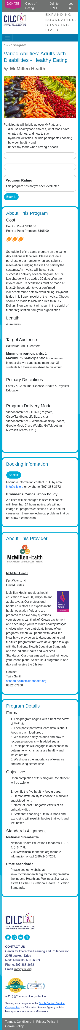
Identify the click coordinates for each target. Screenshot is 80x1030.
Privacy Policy (45, 1021)
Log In (70, 6)
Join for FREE (55, 6)
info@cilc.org (14, 486)
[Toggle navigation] (7, 37)
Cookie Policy (14, 1026)
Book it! (11, 196)
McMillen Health (27, 68)
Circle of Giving (30, 6)
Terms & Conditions (18, 1021)
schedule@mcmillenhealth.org (26, 680)
